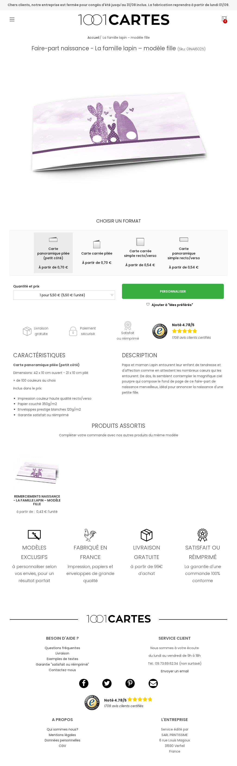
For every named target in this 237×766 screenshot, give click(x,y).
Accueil (93, 37)
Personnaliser (173, 291)
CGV (62, 746)
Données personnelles (62, 740)
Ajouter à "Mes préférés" (172, 305)
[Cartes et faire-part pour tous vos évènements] (118, 20)
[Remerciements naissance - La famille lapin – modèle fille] (37, 472)
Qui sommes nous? (62, 729)
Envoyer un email (175, 671)
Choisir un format (118, 221)
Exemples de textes (62, 659)
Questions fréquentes (62, 648)
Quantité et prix (26, 286)
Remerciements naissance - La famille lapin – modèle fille (36, 500)
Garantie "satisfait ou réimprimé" (62, 664)
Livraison (62, 653)
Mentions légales (62, 735)
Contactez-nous (62, 670)
